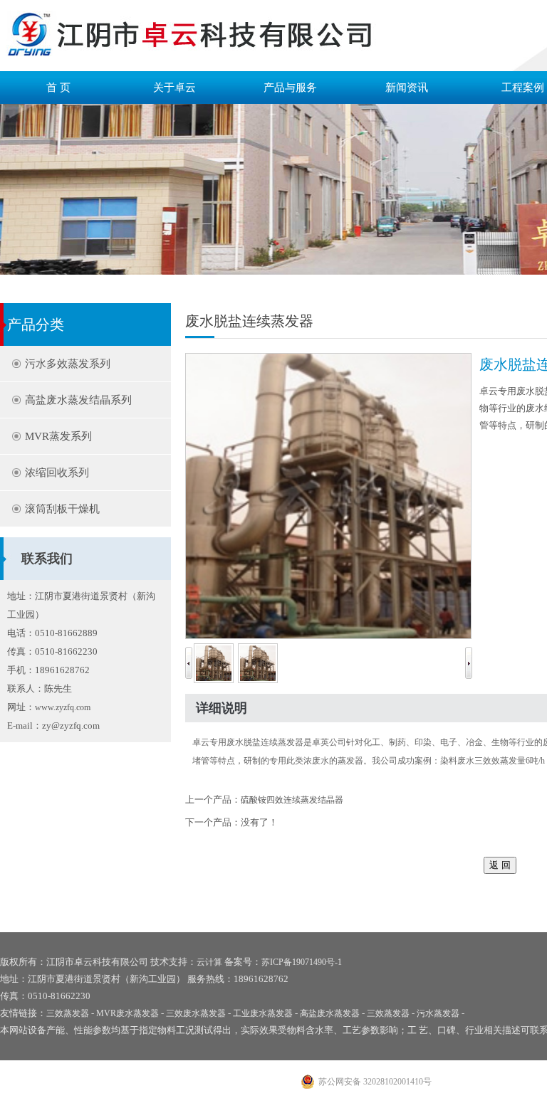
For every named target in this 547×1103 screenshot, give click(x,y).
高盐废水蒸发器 (330, 1013)
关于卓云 (174, 87)
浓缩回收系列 (57, 472)
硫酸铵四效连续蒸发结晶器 (292, 800)
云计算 (209, 962)
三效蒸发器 (67, 1013)
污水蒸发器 (438, 1013)
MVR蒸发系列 (58, 436)
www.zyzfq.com (62, 707)
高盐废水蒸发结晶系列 (78, 400)
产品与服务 (290, 87)
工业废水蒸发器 (263, 1013)
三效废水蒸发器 (196, 1013)
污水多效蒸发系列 (67, 363)
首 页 (58, 87)
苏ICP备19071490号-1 (301, 962)
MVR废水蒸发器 (127, 1013)
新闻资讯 (406, 87)
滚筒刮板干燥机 (62, 508)
